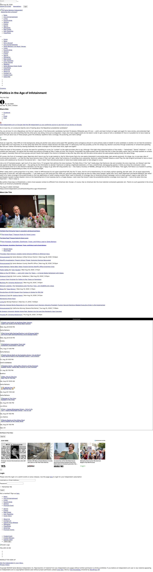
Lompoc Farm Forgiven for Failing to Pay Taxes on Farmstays (20, 279)
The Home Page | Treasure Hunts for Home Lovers (14, 238)
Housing (3, 315)
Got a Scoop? (12, 12)
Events (6, 24)
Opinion (6, 22)
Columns (3, 88)
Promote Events (9, 530)
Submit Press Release (11, 522)
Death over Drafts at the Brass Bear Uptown (16, 324)
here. (18, 493)
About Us (7, 71)
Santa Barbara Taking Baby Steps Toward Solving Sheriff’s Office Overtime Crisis (27, 267)
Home (6, 39)
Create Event (8, 75)
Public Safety (4, 270)
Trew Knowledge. (75, 570)
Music (2, 289)
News (5, 15)
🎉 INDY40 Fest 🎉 (7, 389)
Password (3, 483)
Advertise (7, 69)
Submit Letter (8, 540)
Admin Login (7, 541)
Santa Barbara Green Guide (13, 66)
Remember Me (7, 487)
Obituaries (7, 27)
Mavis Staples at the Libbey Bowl (12, 421)
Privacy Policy (4, 565)
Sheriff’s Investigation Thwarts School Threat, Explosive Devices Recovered (25, 260)
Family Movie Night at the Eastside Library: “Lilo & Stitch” (20, 356)
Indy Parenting (8, 31)
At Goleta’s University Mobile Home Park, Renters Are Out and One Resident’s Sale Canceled (31, 311)
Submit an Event (5, 6)
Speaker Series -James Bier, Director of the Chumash (19, 367)
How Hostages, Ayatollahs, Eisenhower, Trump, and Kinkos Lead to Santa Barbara (23, 245)
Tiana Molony (10, 289)
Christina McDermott (15, 283)
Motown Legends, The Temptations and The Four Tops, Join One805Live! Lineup (27, 286)
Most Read (7, 250)
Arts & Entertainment (11, 17)
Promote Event (9, 505)
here (51, 477)
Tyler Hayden (15, 270)
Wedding (6, 64)
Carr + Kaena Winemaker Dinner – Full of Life (16, 410)
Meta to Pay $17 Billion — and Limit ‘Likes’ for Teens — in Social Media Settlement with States (32, 273)
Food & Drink (8, 20)
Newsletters (17, 6)
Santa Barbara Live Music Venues (15, 46)
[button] (13, 455)
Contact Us (7, 73)
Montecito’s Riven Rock (8, 299)
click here (60, 570)
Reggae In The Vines (8, 400)
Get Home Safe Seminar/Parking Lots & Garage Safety (19, 334)
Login (25, 6)
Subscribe (4, 12)
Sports (6, 26)
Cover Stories (8, 62)
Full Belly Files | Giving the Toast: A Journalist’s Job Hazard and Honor (20, 231)
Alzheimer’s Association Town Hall (12, 345)
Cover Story (8, 516)
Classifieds (7, 33)
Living (6, 19)
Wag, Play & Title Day (8, 378)
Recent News (8, 249)
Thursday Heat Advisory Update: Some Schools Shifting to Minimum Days (25, 254)
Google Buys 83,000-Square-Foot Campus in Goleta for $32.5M (21, 292)
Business (3, 283)
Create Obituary (9, 538)
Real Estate (7, 29)
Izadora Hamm (18, 295)
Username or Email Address (9, 480)
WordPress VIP (95, 570)
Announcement (5, 257)
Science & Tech (5, 276)
